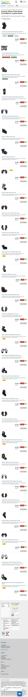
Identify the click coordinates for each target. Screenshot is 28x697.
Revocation (3, 667)
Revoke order (4, 649)
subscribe (15, 625)
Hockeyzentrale (4, 674)
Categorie (3, 5)
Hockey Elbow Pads (4, 9)
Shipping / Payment (5, 646)
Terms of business (5, 666)
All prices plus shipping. (5, 679)
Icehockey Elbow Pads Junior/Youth (15, 9)
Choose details (23, 64)
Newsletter (3, 657)
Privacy (3, 664)
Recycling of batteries (6, 659)
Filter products (6, 18)
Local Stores (4, 655)
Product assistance (5, 647)
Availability (3, 645)
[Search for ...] (16, 1)
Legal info (3, 668)
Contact (3, 656)
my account (10, 5)
